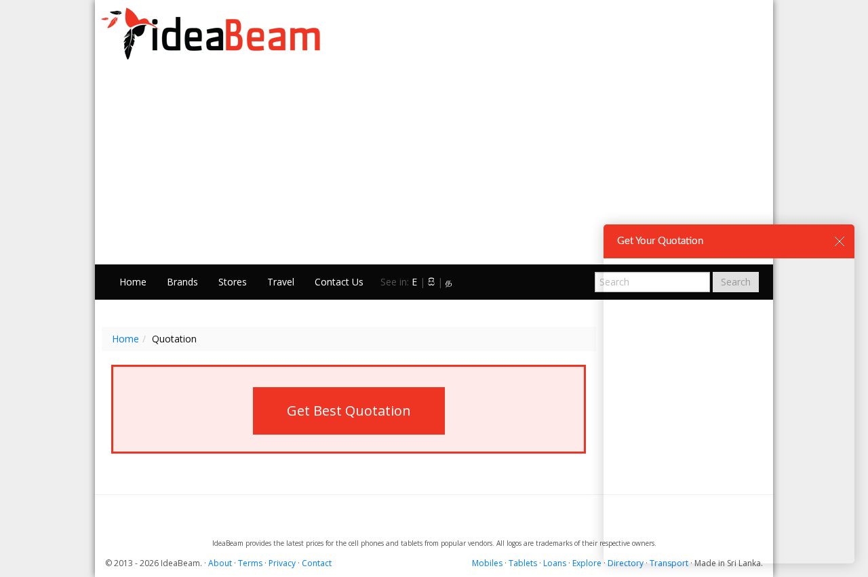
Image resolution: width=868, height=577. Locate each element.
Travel (280, 281)
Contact (317, 563)
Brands (182, 281)
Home (132, 281)
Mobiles (487, 563)
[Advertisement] (434, 163)
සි (431, 281)
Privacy (282, 563)
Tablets (523, 563)
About (220, 563)
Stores (232, 281)
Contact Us (339, 281)
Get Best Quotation (349, 410)
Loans (554, 563)
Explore (586, 563)
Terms (250, 563)
